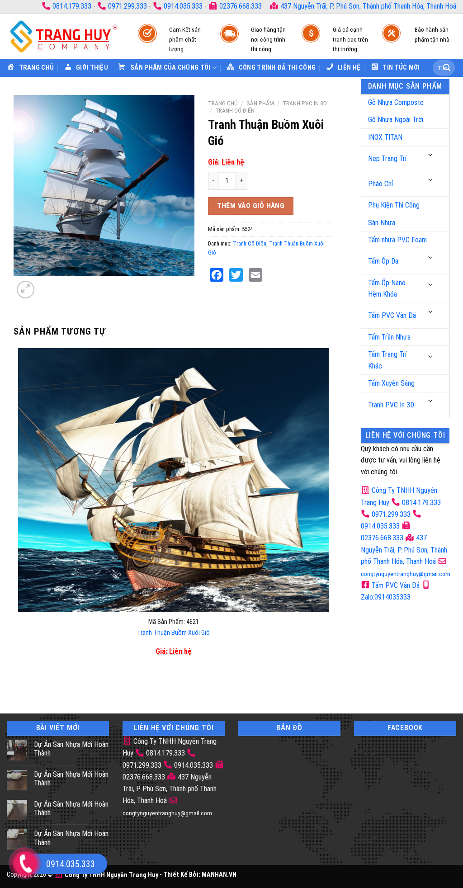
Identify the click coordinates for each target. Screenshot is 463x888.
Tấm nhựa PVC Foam (397, 240)
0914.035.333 (183, 6)
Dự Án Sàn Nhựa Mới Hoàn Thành (71, 748)
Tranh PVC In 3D (391, 405)
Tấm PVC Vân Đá (392, 315)
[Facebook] (216, 275)
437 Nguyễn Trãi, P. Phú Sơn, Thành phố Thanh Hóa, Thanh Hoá (367, 6)
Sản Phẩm (260, 103)
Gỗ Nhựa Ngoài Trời (395, 119)
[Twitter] (236, 275)
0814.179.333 (71, 6)
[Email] (255, 275)
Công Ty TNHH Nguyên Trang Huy (110, 875)
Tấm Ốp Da (383, 261)
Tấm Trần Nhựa (389, 337)
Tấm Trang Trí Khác (387, 360)
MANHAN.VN (219, 875)
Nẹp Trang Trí (387, 158)
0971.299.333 (127, 6)
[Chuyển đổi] (431, 155)
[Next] (47, 284)
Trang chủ (223, 103)
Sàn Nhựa (381, 222)
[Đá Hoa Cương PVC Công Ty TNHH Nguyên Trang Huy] (63, 36)
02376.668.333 (240, 6)
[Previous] (20, 684)
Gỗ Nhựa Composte (396, 102)
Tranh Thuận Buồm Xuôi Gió (173, 633)
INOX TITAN (385, 137)
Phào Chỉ (380, 183)
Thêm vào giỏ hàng (251, 206)
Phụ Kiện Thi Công (394, 205)
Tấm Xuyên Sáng (391, 383)
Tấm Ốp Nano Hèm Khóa (387, 289)
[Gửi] (446, 68)
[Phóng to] (25, 289)
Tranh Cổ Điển (235, 110)
